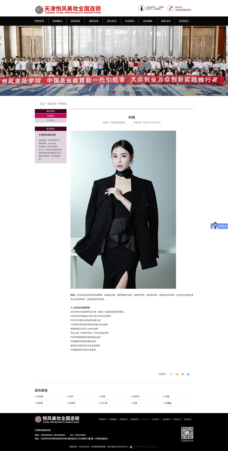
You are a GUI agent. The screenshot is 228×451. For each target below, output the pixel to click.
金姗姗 (168, 403)
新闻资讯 (75, 21)
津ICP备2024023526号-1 (117, 447)
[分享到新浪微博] (177, 374)
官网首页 (39, 21)
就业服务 (148, 21)
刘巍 (167, 396)
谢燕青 (40, 403)
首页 (42, 104)
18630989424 (183, 9)
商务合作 (166, 21)
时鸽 (71, 396)
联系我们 (184, 21)
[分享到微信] (182, 374)
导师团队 (62, 104)
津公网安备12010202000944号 (145, 447)
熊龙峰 (40, 396)
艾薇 (135, 403)
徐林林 (72, 403)
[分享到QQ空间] (171, 374)
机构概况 (57, 21)
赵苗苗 (136, 396)
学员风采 (50, 120)
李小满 (104, 403)
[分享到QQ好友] (188, 374)
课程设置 (93, 21)
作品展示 (130, 21)
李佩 (103, 396)
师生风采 (112, 21)
